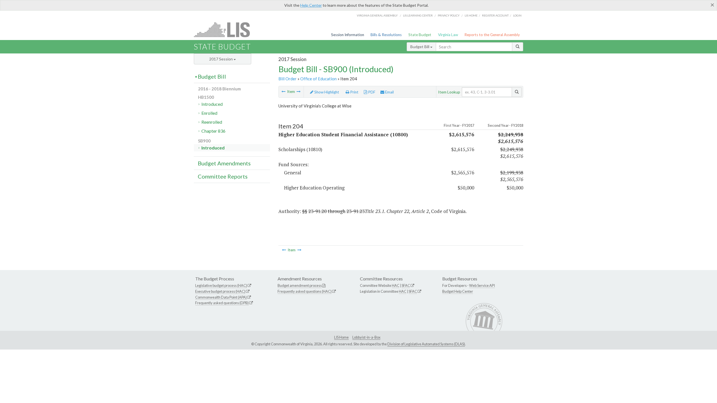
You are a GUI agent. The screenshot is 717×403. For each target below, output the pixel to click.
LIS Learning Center (418, 15)
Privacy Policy (449, 15)
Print (353, 92)
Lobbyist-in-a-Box (366, 337)
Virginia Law (448, 34)
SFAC (406, 285)
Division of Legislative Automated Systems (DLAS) (426, 344)
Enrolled (209, 113)
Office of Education (318, 78)
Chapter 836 (213, 130)
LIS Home (341, 337)
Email (389, 92)
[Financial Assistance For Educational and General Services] (299, 91)
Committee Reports (223, 176)
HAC (395, 285)
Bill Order (287, 78)
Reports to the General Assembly (492, 34)
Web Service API (482, 285)
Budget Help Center (457, 291)
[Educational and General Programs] (283, 91)
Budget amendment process (300, 285)
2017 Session (221, 59)
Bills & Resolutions (386, 34)
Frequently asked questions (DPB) (222, 303)
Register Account (495, 15)
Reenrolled (211, 122)
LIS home (471, 15)
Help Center (311, 5)
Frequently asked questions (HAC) (305, 291)
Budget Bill (420, 46)
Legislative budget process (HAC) (221, 285)
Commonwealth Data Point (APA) (221, 297)
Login (517, 15)
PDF (371, 92)
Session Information (347, 34)
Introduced (212, 104)
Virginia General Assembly (377, 15)
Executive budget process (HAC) (220, 291)
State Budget (419, 34)
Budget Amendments (224, 163)
